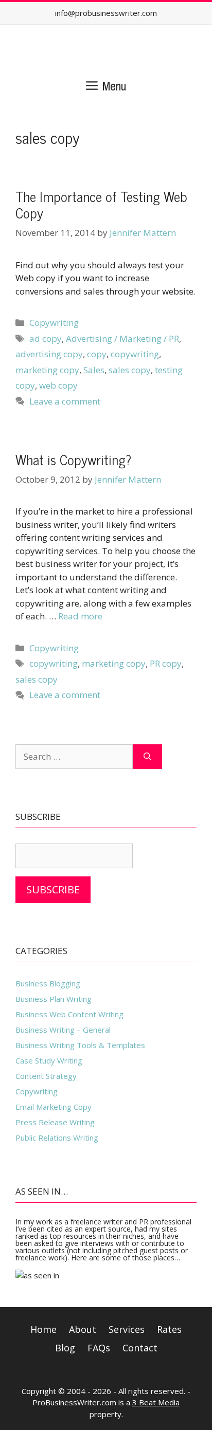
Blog (65, 1348)
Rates (169, 1329)
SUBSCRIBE (53, 889)
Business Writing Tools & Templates (80, 1045)
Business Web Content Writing (69, 1014)
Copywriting (54, 322)
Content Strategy (46, 1076)
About (82, 1329)
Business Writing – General (63, 1029)
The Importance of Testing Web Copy (101, 204)
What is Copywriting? (73, 459)
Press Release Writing (55, 1122)
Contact (139, 1348)
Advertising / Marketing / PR (122, 338)
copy (97, 354)
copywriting (135, 354)
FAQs (98, 1348)
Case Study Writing (48, 1060)
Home (43, 1329)
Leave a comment (64, 401)
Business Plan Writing (53, 999)
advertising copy (49, 354)
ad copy (45, 338)
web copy (58, 385)
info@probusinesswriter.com (106, 13)
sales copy (130, 370)
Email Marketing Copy (53, 1107)
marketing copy (47, 370)
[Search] (147, 756)
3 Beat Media (156, 1402)
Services (127, 1329)
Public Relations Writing (56, 1137)
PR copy (166, 663)
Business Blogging (47, 983)
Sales (93, 370)
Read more (80, 616)
